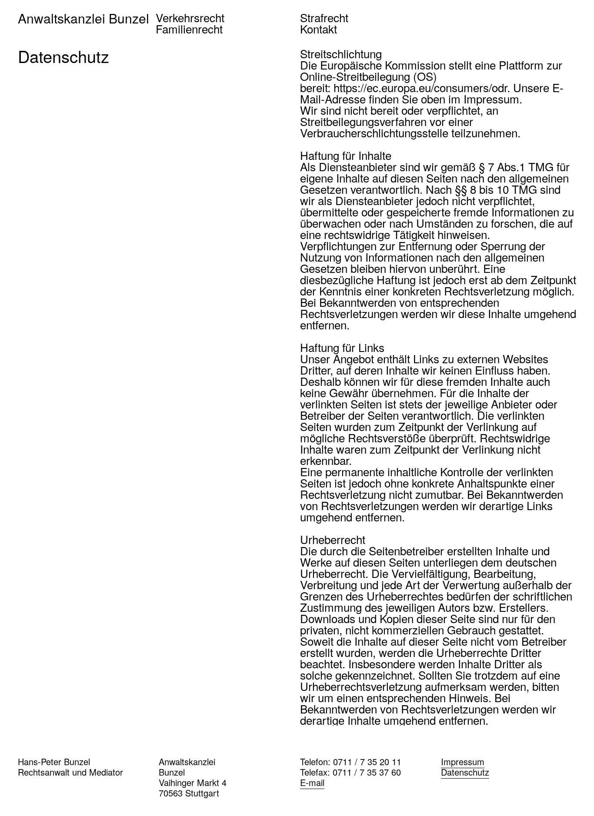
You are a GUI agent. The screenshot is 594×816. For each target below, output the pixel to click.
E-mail (312, 782)
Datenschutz (465, 772)
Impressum (462, 761)
